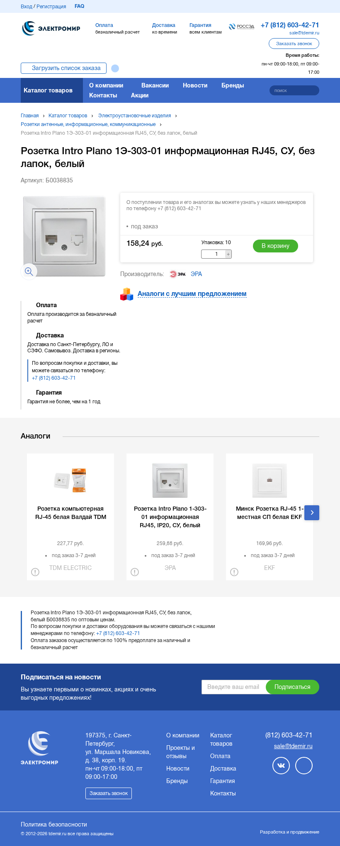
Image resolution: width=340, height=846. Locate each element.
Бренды (232, 85)
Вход (26, 7)
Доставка (223, 768)
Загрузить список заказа (66, 68)
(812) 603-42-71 (289, 735)
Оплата (220, 756)
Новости (195, 85)
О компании (106, 85)
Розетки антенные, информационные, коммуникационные (88, 124)
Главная (30, 116)
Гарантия (222, 781)
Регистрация (51, 7)
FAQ (79, 6)
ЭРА (196, 274)
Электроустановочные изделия (134, 116)
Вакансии (155, 85)
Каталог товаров (48, 90)
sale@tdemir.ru (304, 32)
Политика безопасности (54, 824)
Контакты (103, 95)
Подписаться (292, 687)
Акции (139, 95)
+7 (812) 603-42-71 (54, 378)
